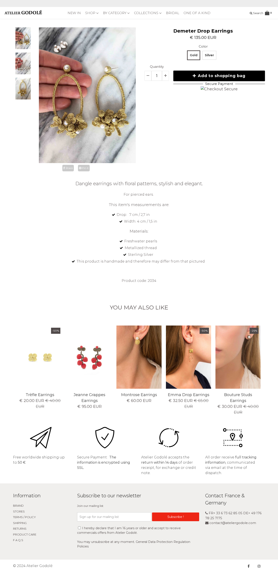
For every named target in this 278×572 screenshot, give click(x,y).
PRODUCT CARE (24, 534)
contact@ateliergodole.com (232, 523)
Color (203, 46)
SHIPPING (20, 523)
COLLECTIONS (146, 13)
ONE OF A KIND (197, 13)
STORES (19, 511)
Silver (209, 55)
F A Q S (18, 540)
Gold (193, 55)
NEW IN (74, 13)
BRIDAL (172, 13)
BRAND (18, 505)
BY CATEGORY (115, 13)
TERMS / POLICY (24, 517)
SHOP (90, 13)
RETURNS (19, 528)
